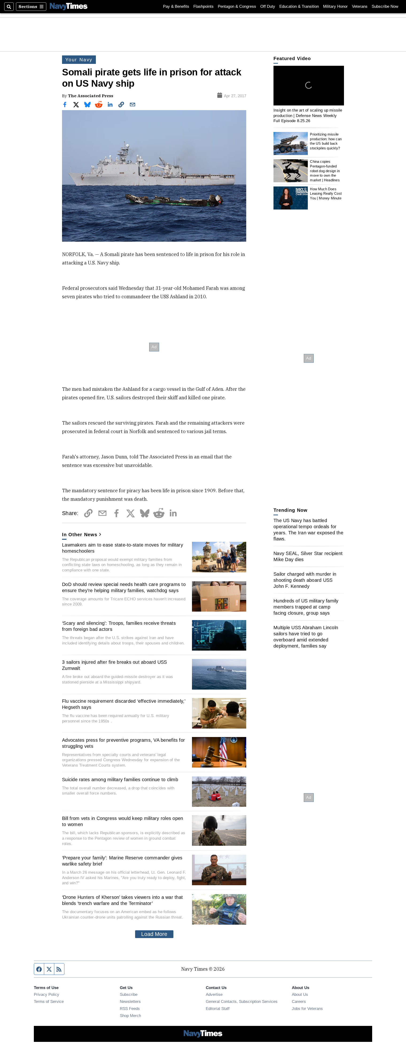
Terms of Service (49, 1001)
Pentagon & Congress (237, 6)
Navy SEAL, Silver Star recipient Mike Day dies (308, 556)
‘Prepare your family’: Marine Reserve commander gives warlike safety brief (122, 860)
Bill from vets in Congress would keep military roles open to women (122, 821)
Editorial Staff (218, 1008)
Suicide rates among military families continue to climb (120, 779)
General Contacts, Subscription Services (241, 1001)
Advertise (214, 994)
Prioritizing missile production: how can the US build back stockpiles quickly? (326, 141)
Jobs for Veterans (307, 1008)
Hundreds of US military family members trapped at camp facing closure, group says (306, 607)
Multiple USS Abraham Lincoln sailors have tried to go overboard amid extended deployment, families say (305, 636)
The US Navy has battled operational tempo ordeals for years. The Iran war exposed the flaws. (308, 529)
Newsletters (130, 1001)
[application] (308, 85)
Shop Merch (130, 1015)
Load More (154, 934)
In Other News (79, 534)
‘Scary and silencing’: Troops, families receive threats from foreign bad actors (119, 626)
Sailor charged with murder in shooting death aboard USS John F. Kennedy (304, 580)
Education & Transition (299, 6)
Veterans (359, 6)
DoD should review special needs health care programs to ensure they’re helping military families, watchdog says (124, 587)
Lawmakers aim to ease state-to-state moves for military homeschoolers (122, 548)
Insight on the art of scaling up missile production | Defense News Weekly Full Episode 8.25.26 (307, 115)
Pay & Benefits (176, 6)
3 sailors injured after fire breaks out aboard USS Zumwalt (114, 665)
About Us (300, 994)
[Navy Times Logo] (68, 6)
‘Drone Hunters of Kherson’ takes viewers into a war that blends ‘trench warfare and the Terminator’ (122, 900)
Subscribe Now (385, 6)
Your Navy (79, 59)
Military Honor (335, 6)
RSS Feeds (130, 1008)
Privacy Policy (46, 994)
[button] (309, 85)
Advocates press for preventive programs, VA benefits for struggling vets (123, 743)
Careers (299, 1001)
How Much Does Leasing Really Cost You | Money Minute (326, 193)
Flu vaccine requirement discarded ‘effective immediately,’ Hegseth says (123, 704)
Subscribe (128, 994)
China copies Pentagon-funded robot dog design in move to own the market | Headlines (325, 170)
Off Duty (267, 6)
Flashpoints (203, 6)
